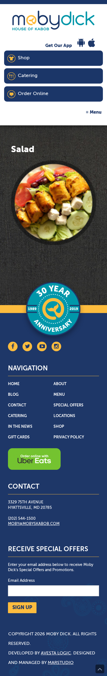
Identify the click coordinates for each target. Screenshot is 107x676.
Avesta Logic (56, 653)
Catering (17, 416)
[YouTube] (42, 346)
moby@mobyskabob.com (34, 524)
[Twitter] (27, 346)
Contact (17, 405)
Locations (64, 416)
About (60, 384)
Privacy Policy (69, 437)
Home (13, 384)
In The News (20, 427)
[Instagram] (56, 346)
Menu (96, 112)
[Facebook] (13, 346)
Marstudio (61, 663)
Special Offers (68, 405)
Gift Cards (19, 437)
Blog (13, 395)
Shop (59, 427)
